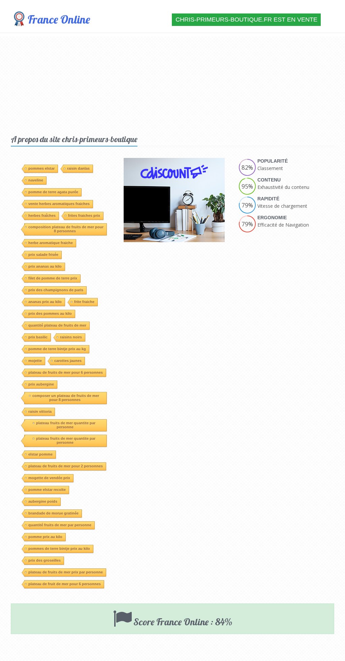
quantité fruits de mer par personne (59, 525)
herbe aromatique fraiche (50, 243)
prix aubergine (41, 384)
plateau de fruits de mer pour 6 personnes (65, 372)
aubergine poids (42, 501)
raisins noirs (71, 337)
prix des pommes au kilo (50, 313)
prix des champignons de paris (55, 290)
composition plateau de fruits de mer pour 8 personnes (65, 229)
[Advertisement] (172, 83)
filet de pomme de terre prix (52, 278)
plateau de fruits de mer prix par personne (65, 572)
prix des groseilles (44, 560)
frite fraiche (84, 302)
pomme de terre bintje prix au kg (57, 349)
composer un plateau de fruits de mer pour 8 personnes (65, 398)
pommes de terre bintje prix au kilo (59, 549)
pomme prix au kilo (45, 537)
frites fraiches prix (84, 215)
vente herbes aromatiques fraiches (59, 204)
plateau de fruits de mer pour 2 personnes (65, 466)
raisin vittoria (40, 411)
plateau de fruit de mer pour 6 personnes (64, 584)
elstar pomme (40, 454)
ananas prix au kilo (45, 302)
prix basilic (38, 337)
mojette (35, 361)
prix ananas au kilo (45, 266)
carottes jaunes (68, 361)
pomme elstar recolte (47, 490)
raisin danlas (78, 168)
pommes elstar (41, 168)
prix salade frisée (43, 255)
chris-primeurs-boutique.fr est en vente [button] (246, 19)
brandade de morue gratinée (53, 513)
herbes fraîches (42, 215)
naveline (35, 180)
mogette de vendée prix (49, 478)
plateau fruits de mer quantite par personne (65, 425)
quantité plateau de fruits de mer (57, 325)
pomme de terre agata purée (53, 192)
